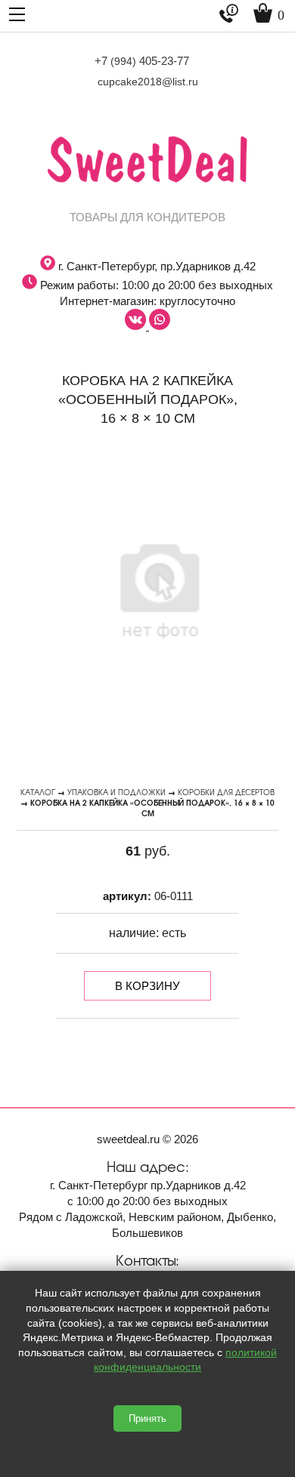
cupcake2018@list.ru (148, 82)
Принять (147, 1418)
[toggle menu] (17, 13)
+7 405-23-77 (142, 60)
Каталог (37, 791)
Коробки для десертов (226, 791)
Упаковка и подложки (116, 791)
